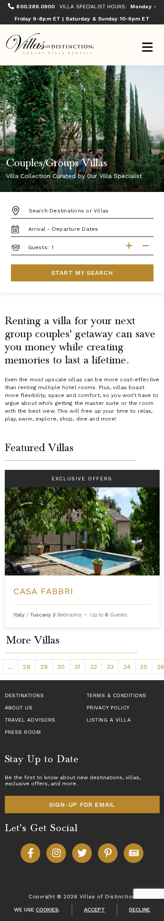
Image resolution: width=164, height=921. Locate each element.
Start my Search (82, 272)
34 (126, 666)
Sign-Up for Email (82, 804)
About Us (19, 708)
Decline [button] (139, 910)
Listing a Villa (109, 720)
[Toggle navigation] (147, 48)
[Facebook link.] (30, 853)
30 (61, 666)
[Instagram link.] (56, 853)
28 (26, 666)
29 (44, 666)
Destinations (24, 695)
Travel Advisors (30, 720)
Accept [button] (94, 910)
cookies (47, 910)
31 (77, 666)
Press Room (23, 732)
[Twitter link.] (82, 853)
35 (143, 666)
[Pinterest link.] (108, 853)
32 (93, 666)
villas (132, 777)
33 (110, 666)
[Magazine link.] (133, 853)
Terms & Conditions (117, 695)
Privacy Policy (108, 708)
